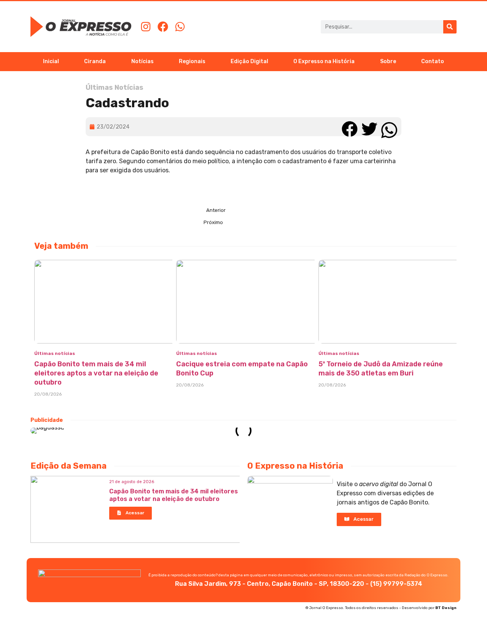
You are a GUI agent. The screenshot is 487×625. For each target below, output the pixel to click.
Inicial (51, 61)
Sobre (388, 61)
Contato (432, 61)
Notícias (142, 61)
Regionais (192, 61)
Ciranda (95, 61)
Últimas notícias (54, 353)
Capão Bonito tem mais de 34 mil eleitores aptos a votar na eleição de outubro (96, 373)
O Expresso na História (324, 61)
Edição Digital (249, 61)
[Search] (450, 26)
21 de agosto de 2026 (131, 481)
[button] (350, 126)
